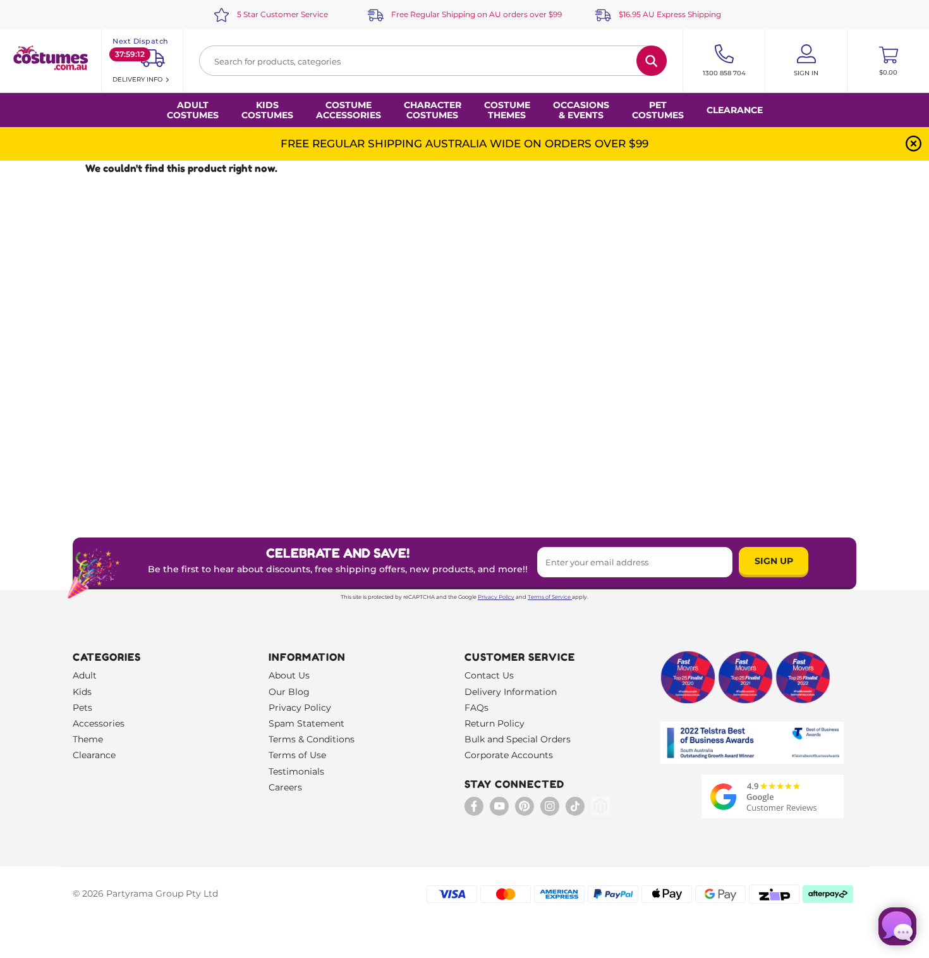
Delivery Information (510, 691)
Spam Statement (306, 723)
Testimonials (296, 771)
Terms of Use (297, 755)
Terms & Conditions (312, 739)
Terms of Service (549, 597)
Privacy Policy (496, 597)
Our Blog (289, 691)
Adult (85, 675)
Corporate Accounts (508, 755)
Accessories (98, 723)
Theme (88, 739)
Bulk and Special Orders (517, 739)
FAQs (476, 707)
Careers (285, 787)
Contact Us (489, 675)
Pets (82, 707)
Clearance (735, 110)
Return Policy (494, 723)
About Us (289, 675)
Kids (82, 691)
